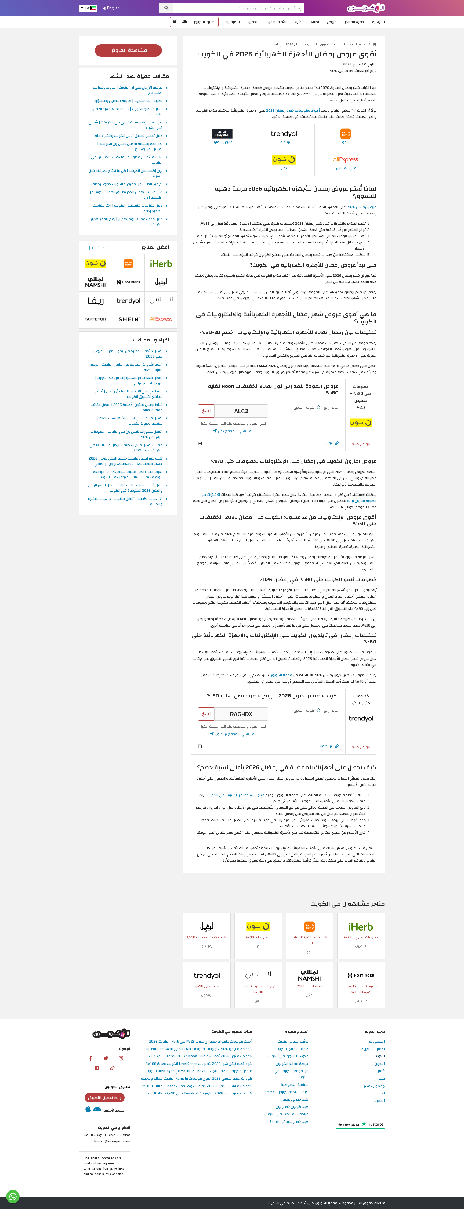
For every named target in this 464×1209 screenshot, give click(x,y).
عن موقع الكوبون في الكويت (291, 1074)
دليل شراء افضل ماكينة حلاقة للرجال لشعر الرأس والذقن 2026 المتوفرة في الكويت (125, 488)
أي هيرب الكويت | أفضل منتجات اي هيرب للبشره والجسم (125, 501)
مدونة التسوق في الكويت (288, 1056)
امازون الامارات (222, 142)
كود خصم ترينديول (294, 1100)
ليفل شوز (206, 946)
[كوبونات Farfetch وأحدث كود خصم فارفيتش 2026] (96, 318)
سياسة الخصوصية (295, 1085)
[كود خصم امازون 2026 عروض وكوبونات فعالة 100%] (222, 133)
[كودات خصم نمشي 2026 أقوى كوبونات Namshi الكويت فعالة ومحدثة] (309, 975)
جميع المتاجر (354, 22)
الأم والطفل (277, 22)
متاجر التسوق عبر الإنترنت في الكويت (235, 795)
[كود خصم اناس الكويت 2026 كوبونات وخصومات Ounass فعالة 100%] (258, 975)
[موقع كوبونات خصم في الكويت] (374, 44)
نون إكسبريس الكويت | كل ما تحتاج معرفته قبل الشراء (125, 173)
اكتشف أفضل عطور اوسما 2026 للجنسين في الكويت (126, 160)
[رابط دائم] (337, 443)
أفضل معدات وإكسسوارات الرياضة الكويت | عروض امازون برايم (128, 381)
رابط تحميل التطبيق (104, 1097)
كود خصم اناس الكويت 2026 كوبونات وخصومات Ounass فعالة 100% (197, 1086)
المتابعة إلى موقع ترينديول (235, 734)
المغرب (379, 1101)
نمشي (309, 995)
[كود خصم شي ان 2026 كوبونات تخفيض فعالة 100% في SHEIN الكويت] (128, 318)
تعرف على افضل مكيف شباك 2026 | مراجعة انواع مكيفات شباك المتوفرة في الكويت (127, 474)
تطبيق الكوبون (204, 22)
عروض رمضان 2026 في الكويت (291, 44)
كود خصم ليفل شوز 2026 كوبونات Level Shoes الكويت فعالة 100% (199, 1064)
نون (284, 168)
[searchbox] (238, 8)
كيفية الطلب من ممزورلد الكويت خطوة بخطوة (126, 184)
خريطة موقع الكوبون (292, 1064)
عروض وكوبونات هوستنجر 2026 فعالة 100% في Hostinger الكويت (199, 1071)
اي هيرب (361, 946)
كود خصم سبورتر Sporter (289, 1122)
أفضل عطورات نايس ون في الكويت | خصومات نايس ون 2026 (126, 434)
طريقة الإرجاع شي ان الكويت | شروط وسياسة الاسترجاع (127, 90)
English (113, 8)
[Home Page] (366, 7)
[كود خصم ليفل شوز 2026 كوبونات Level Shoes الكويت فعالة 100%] (206, 926)
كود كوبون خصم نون (292, 1107)
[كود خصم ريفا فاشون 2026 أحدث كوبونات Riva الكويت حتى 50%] (96, 300)
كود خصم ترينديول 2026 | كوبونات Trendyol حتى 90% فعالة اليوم (200, 1093)
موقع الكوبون (281, 675)
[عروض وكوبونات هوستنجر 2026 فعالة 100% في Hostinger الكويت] (360, 975)
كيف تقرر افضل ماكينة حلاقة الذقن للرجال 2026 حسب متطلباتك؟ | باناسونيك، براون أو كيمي (125, 461)
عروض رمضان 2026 (361, 207)
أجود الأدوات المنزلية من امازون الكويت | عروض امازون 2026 (125, 367)
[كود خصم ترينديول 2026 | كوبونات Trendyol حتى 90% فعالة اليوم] (283, 133)
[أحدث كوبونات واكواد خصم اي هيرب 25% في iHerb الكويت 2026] (360, 926)
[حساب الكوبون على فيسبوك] (90, 1057)
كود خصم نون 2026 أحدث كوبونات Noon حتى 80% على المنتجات (200, 1056)
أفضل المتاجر (155, 247)
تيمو (345, 142)
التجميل (254, 22)
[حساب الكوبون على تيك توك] (112, 1067)
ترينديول (284, 142)
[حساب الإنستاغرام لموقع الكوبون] (121, 1057)
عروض (332, 22)
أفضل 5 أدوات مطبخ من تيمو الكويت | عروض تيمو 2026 (127, 354)
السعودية (377, 1042)
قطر (381, 1079)
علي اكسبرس (345, 168)
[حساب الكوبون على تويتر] (106, 1057)
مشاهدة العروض (128, 50)
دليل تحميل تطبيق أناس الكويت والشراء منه (128, 136)
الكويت (379, 1056)
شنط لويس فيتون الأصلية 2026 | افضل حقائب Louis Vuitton (126, 407)
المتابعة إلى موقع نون (235, 431)
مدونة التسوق (330, 44)
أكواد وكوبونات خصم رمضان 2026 (293, 110)
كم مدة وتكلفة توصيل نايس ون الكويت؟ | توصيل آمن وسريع (129, 146)
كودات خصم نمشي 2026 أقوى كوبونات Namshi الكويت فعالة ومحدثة (196, 1079)
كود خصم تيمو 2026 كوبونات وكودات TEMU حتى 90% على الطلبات (198, 1049)
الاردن (380, 1093)
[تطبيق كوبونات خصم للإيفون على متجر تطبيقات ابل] (174, 22)
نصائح (315, 22)
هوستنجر (361, 1001)
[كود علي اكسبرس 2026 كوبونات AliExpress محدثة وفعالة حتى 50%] (345, 159)
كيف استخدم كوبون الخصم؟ (287, 1092)
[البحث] (166, 8)
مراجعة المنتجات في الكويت (286, 1114)
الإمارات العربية (373, 1049)
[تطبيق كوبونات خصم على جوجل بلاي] (185, 22)
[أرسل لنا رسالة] (13, 1196)
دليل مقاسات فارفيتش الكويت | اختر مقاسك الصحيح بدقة (127, 208)
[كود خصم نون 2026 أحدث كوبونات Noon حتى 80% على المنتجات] (283, 159)
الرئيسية (378, 22)
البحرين (380, 1064)
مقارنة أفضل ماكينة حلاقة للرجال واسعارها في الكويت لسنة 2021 (125, 448)
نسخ (206, 411)
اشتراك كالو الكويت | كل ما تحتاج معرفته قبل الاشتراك (127, 112)
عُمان (380, 1071)
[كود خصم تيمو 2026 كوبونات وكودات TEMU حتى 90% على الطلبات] (345, 133)
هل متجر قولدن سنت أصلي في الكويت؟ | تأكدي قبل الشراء (125, 125)
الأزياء (298, 22)
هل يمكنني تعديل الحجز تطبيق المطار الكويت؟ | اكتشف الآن (126, 195)
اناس (258, 1001)
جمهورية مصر (374, 1086)
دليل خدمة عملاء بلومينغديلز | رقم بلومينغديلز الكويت (126, 222)
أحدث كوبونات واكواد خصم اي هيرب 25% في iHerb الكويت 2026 (200, 1042)
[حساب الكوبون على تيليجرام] (97, 1067)
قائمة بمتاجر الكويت (293, 1042)
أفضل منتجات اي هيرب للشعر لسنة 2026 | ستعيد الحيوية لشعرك (129, 421)
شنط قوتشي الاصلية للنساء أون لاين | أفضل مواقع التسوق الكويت (128, 394)
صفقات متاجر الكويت (292, 1049)
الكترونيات (232, 22)
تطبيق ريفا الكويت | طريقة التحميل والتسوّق (128, 101)
